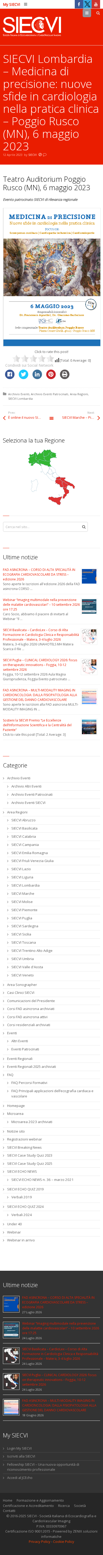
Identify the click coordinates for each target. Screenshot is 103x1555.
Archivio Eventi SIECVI (28, 802)
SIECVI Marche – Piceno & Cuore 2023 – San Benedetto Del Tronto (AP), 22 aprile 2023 (81, 417)
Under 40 (14, 1224)
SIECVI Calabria (23, 836)
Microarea (15, 1113)
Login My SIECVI (19, 1448)
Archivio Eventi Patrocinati (49, 394)
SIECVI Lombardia (20, 399)
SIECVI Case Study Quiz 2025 (29, 1163)
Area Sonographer (22, 984)
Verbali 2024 (21, 1214)
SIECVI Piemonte (24, 909)
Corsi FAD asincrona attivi (27, 1016)
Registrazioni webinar (24, 1139)
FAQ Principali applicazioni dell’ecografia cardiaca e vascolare (52, 1093)
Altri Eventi (19, 1041)
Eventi (12, 1033)
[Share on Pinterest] (51, 377)
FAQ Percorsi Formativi (29, 1082)
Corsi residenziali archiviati (28, 1024)
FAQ (10, 1074)
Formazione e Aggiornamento (40, 1500)
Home (7, 1500)
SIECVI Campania (25, 844)
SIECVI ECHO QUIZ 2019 (25, 1189)
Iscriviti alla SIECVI (21, 1456)
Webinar (14, 1232)
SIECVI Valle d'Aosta (27, 967)
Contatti (9, 1510)
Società (80, 1505)
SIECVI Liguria (22, 877)
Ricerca (64, 1505)
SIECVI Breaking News (24, 1147)
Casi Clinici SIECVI (20, 992)
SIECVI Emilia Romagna (29, 852)
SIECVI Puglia (21, 918)
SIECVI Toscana (23, 942)
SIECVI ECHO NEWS (22, 1171)
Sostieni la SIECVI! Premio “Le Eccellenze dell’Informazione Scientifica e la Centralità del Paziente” (37, 725)
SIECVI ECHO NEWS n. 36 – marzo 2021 (42, 1179)
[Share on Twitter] (23, 377)
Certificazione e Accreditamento (28, 1505)
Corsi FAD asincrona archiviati (30, 1008)
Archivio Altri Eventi (26, 786)
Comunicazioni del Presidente (31, 1000)
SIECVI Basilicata (24, 828)
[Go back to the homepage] (32, 27)
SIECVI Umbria (22, 958)
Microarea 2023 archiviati (31, 1121)
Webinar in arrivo (21, 1240)
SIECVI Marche (22, 893)
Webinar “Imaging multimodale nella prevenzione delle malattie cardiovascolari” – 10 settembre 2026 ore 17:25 (41, 605)
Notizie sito (16, 1131)
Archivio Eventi (18, 394)
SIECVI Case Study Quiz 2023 (29, 1155)
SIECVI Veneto (22, 975)
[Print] (64, 377)
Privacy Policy (39, 1541)
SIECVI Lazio (21, 869)
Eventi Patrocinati (25, 1049)
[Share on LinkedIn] (37, 377)
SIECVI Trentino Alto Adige (32, 950)
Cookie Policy (63, 1541)
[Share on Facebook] (10, 377)
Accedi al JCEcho (19, 1477)
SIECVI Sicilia (21, 934)
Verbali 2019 (21, 1197)
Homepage (16, 1105)
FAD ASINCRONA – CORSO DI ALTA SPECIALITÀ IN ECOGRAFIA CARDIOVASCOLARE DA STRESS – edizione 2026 (39, 574)
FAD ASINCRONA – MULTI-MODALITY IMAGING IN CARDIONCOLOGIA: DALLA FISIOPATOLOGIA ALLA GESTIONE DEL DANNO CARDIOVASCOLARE (40, 695)
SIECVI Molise (22, 901)
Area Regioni (79, 394)
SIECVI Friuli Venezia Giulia (32, 860)
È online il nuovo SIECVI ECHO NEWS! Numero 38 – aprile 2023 (30, 417)
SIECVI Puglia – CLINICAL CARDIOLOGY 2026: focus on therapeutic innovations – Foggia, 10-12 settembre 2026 (40, 665)
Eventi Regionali (19, 1058)
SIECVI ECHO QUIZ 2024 (25, 1206)
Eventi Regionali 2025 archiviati (31, 1066)
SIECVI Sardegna (24, 926)
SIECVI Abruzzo (23, 820)
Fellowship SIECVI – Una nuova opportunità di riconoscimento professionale (43, 1467)
